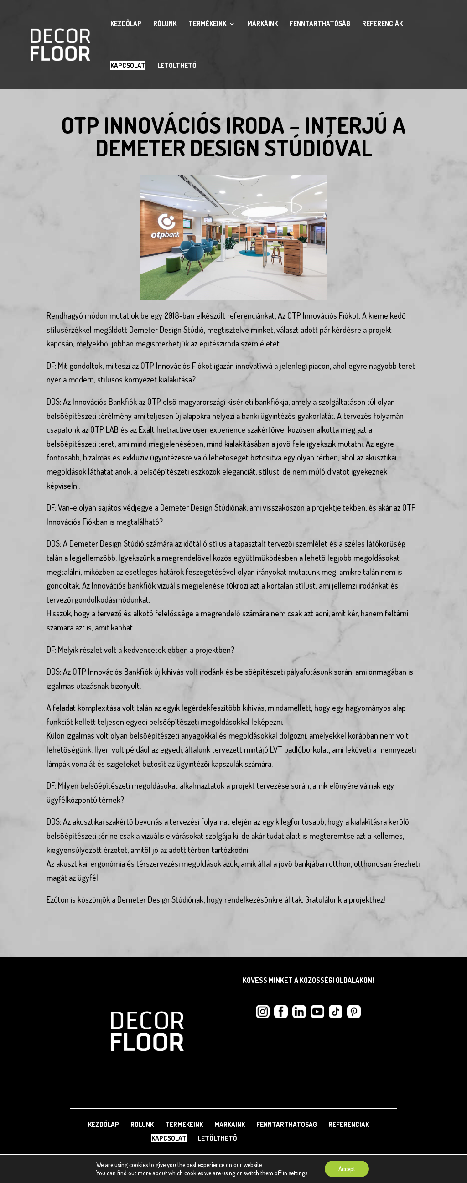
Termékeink (207, 24)
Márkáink (262, 24)
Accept (346, 1169)
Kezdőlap (125, 24)
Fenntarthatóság (320, 24)
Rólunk (164, 24)
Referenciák (382, 24)
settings (298, 1173)
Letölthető (177, 66)
